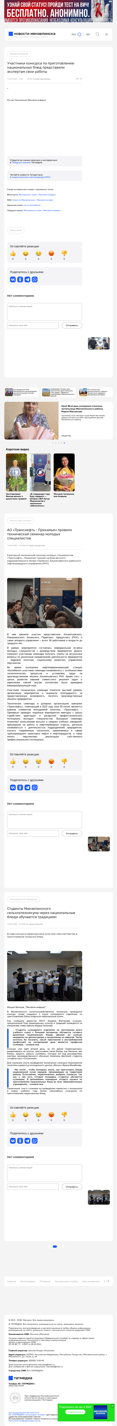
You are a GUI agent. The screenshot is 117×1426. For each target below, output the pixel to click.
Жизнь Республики (20, 520)
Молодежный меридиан (23, 899)
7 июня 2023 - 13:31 (15, 545)
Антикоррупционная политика (24, 1412)
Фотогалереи (27, 1281)
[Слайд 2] (55, 442)
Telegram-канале (21, 162)
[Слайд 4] (61, 442)
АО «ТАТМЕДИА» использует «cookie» (27, 1414)
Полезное (45, 1281)
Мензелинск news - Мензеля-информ (37, 194)
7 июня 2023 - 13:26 (15, 924)
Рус (74, 34)
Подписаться (75, 1411)
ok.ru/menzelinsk (32, 205)
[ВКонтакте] (13, 279)
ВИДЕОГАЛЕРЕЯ (19, 53)
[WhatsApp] (35, 279)
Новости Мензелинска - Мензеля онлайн (33, 200)
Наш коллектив (90, 1281)
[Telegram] (27, 279)
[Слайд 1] (52, 442)
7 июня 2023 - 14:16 (15, 79)
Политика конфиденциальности (24, 1420)
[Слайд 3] (58, 442)
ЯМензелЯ (16, 230)
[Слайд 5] (64, 442)
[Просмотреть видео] (17, 472)
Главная (11, 1281)
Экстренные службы (66, 1281)
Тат (88, 34)
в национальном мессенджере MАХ (30, 177)
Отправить (72, 325)
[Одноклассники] (20, 279)
